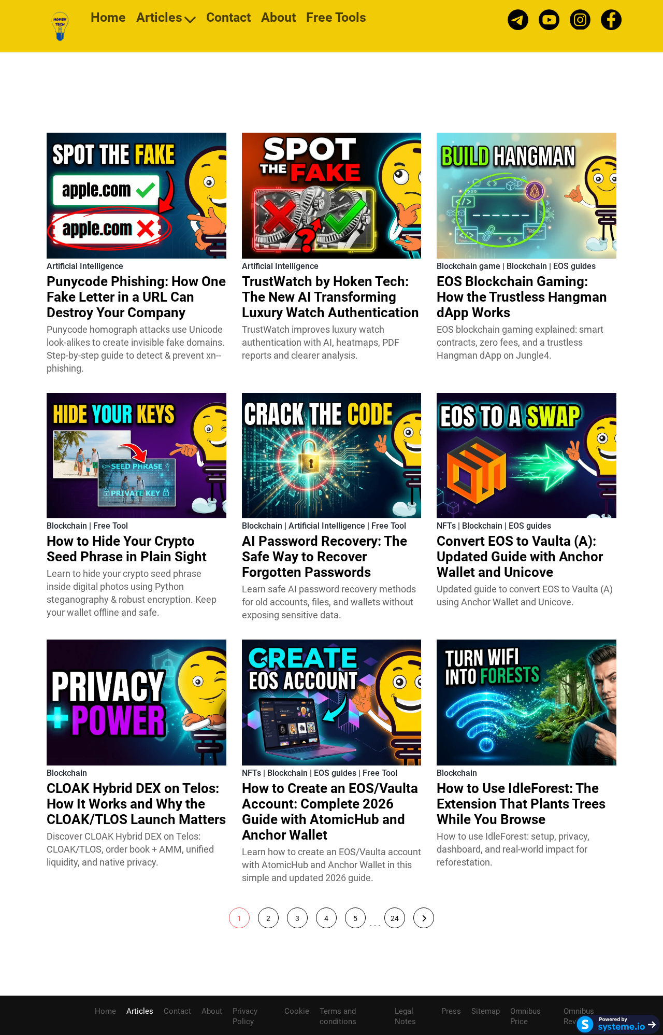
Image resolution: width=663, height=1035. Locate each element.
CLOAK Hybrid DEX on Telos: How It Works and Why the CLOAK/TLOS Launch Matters (136, 804)
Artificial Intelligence (85, 266)
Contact (228, 18)
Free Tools (336, 18)
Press (451, 1011)
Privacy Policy (245, 1016)
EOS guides (574, 266)
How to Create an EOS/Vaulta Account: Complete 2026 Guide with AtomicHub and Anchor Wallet (330, 812)
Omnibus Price (525, 1016)
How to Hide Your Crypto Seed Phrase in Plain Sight (127, 548)
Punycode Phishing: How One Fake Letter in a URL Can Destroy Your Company (136, 297)
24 (395, 918)
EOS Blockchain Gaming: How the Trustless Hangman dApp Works (522, 297)
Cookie (296, 1011)
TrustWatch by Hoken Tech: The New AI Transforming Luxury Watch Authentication (330, 297)
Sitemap (485, 1011)
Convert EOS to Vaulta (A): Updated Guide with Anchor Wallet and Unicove (520, 556)
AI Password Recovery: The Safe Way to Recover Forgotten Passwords (324, 556)
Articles (159, 18)
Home (108, 18)
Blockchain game (468, 266)
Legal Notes (405, 1016)
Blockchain (527, 266)
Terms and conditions (338, 1016)
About (278, 18)
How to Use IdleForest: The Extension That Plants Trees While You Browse (521, 804)
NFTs (446, 526)
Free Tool (110, 526)
